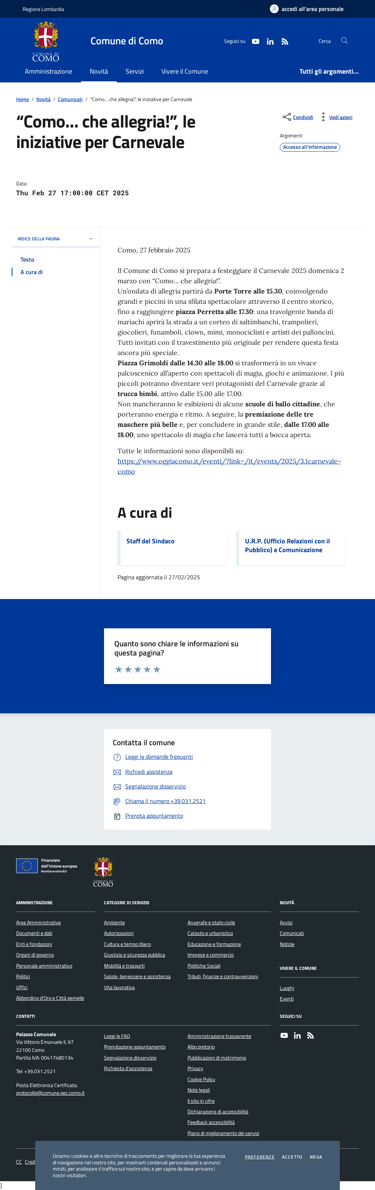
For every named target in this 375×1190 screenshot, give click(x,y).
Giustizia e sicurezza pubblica (134, 955)
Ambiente (114, 923)
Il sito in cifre (201, 1101)
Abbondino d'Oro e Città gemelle (50, 998)
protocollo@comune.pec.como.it (50, 1093)
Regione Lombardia (43, 9)
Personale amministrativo (44, 966)
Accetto (292, 1157)
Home (22, 99)
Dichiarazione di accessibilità (218, 1112)
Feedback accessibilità (211, 1122)
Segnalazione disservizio (130, 1058)
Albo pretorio (201, 1047)
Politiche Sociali (204, 966)
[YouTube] (284, 1036)
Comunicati (70, 99)
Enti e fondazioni (34, 944)
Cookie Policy (201, 1079)
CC (19, 1162)
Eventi (287, 999)
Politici (23, 976)
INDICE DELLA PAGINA (39, 238)
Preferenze (260, 1157)
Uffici (21, 987)
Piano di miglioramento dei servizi (223, 1133)
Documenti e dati (34, 933)
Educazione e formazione (214, 944)
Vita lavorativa (119, 987)
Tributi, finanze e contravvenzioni (223, 976)
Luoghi (287, 988)
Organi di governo (35, 955)
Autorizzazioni (119, 933)
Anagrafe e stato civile (211, 923)
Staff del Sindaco (150, 541)
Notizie (287, 944)
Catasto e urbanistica (210, 933)
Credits (32, 1162)
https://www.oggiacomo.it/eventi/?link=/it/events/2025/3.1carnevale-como (229, 466)
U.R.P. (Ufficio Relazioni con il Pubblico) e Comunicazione (287, 545)
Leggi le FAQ (117, 1036)
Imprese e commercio (211, 955)
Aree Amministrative (38, 923)
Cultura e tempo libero (127, 944)
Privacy (195, 1068)
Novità (43, 99)
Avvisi (286, 923)
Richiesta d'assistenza (128, 1068)
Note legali (199, 1090)
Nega (316, 1157)
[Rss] (310, 1036)
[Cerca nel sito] (344, 41)
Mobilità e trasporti (124, 966)
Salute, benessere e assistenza (137, 976)
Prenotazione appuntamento (135, 1047)
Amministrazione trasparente (219, 1036)
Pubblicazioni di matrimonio (217, 1058)
